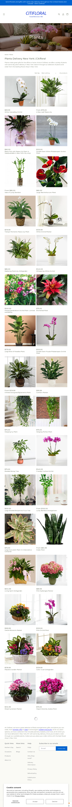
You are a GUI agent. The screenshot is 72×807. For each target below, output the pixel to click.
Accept (35, 801)
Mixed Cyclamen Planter (13, 709)
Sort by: (37, 73)
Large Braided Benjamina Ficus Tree (17, 510)
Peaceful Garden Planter (13, 669)
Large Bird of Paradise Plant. (15, 351)
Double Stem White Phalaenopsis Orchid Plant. (50, 152)
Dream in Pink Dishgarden (14, 748)
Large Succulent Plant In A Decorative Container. (18, 550)
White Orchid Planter (44, 232)
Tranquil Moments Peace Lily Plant (17, 232)
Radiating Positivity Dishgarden (16, 271)
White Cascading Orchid (13, 112)
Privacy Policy (20, 796)
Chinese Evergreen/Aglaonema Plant (18, 392)
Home (6, 54)
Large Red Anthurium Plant (46, 192)
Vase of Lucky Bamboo (13, 192)
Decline (54, 801)
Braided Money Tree (12, 471)
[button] (4, 14)
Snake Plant (40, 550)
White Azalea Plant (43, 748)
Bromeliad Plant (42, 310)
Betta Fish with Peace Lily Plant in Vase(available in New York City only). (18, 152)
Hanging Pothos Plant (44, 432)
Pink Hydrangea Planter (44, 591)
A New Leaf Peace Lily (44, 112)
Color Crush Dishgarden (44, 669)
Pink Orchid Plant (42, 630)
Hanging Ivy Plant (11, 432)
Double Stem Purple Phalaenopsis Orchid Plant (51, 352)
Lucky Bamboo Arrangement (46, 510)
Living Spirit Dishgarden (13, 591)
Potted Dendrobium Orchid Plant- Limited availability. (20, 311)
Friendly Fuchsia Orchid (44, 471)
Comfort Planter (42, 392)
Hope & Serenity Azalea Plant (46, 709)
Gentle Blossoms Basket (13, 630)
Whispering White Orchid (45, 271)
